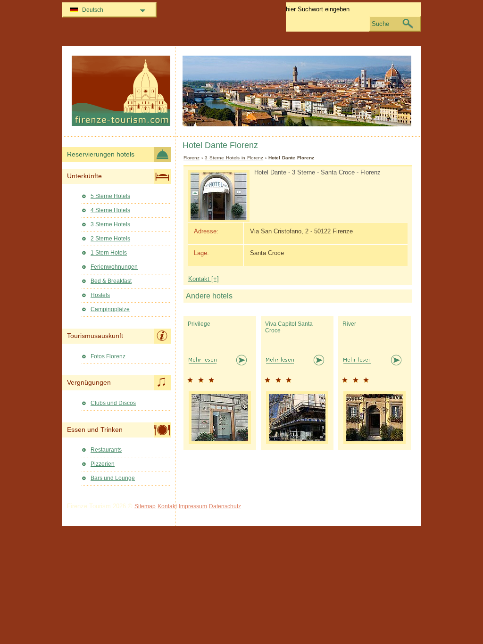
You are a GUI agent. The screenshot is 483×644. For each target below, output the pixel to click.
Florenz (191, 157)
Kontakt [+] (203, 278)
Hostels (100, 295)
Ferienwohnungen (114, 267)
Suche (380, 23)
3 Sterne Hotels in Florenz (234, 157)
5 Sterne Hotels (110, 196)
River (349, 324)
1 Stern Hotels (109, 252)
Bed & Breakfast (111, 281)
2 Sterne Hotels (110, 238)
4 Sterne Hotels (110, 210)
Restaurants (106, 449)
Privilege (199, 324)
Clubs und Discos (113, 403)
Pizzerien (103, 464)
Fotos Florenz (108, 356)
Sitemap (145, 506)
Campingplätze (110, 309)
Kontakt (167, 506)
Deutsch (92, 10)
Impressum (193, 506)
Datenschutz (225, 506)
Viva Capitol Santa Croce (289, 327)
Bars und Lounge (113, 478)
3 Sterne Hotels (110, 224)
